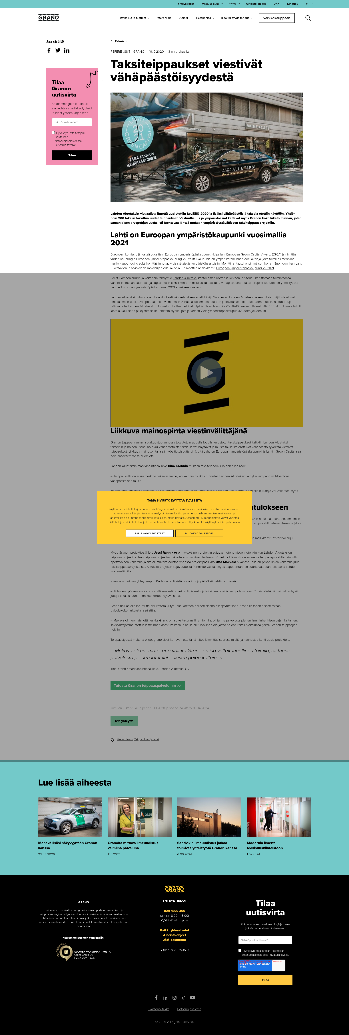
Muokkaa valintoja (199, 533)
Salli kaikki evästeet (150, 533)
